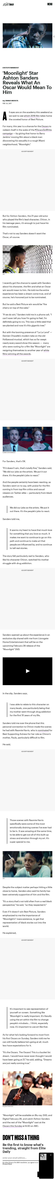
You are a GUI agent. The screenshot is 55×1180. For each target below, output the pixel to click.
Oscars (45, 126)
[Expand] (42, 1155)
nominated (43, 730)
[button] (27, 671)
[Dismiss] (51, 1155)
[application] (27, 671)
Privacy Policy (7, 1164)
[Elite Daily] (8, 4)
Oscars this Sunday (12, 1126)
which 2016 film (32, 115)
